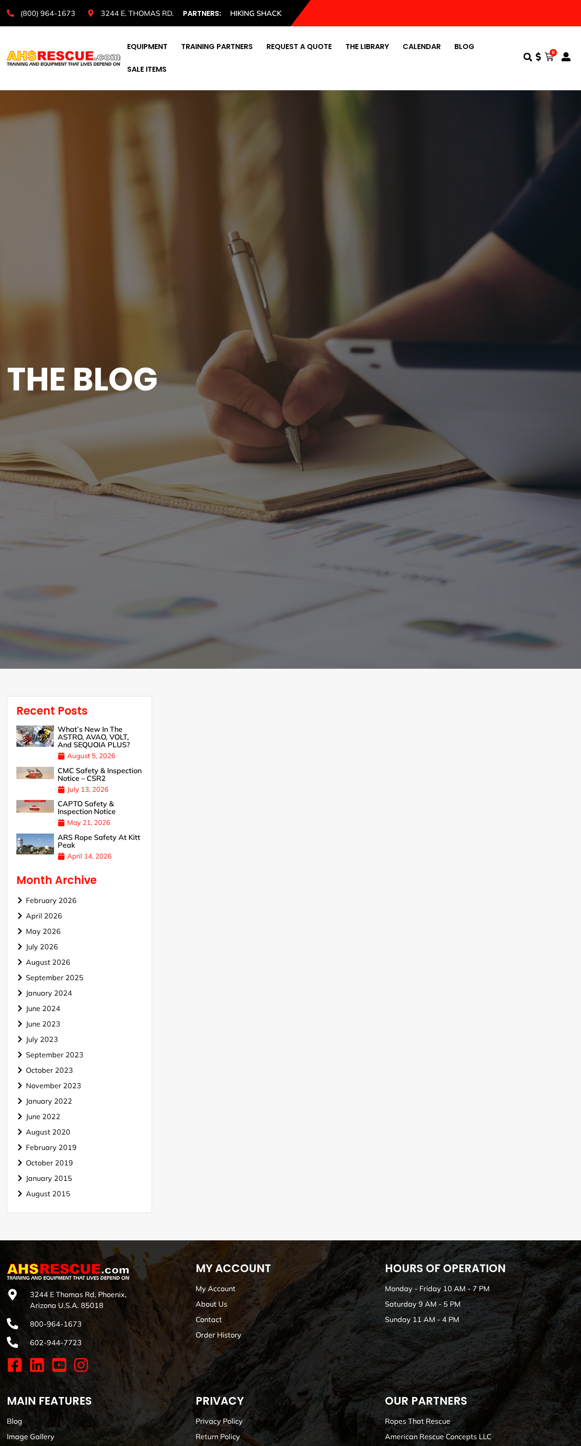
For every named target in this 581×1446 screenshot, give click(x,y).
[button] (527, 56)
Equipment (147, 46)
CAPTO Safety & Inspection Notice (87, 807)
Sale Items (147, 69)
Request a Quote (299, 46)
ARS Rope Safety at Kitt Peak (99, 841)
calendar (422, 46)
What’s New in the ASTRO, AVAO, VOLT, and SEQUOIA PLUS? (94, 737)
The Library (367, 46)
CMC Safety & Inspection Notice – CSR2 (100, 774)
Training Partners (217, 46)
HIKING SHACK (255, 13)
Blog (464, 46)
